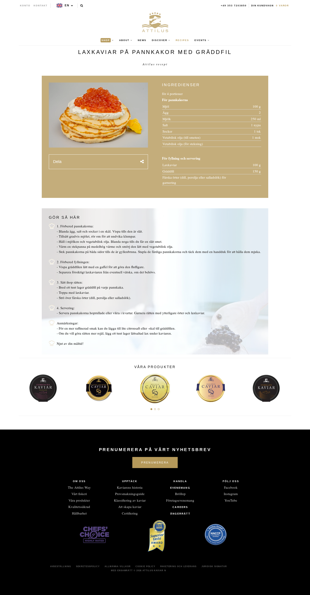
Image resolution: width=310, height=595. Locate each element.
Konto (25, 5)
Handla (180, 481)
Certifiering (130, 513)
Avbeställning (60, 566)
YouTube (230, 500)
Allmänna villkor (117, 566)
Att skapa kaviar (129, 506)
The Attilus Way (79, 487)
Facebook (231, 487)
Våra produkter (79, 500)
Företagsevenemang (180, 500)
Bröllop (180, 493)
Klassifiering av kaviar (130, 500)
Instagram (231, 493)
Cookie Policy (145, 566)
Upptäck (130, 481)
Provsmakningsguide (130, 493)
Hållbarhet (79, 513)
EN (67, 5)
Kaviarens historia (130, 487)
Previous (24, 387)
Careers (180, 507)
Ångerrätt (180, 513)
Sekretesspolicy (88, 566)
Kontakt (40, 5)
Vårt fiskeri (79, 493)
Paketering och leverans (178, 566)
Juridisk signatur (214, 566)
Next (286, 387)
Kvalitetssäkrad (79, 506)
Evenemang (180, 487)
